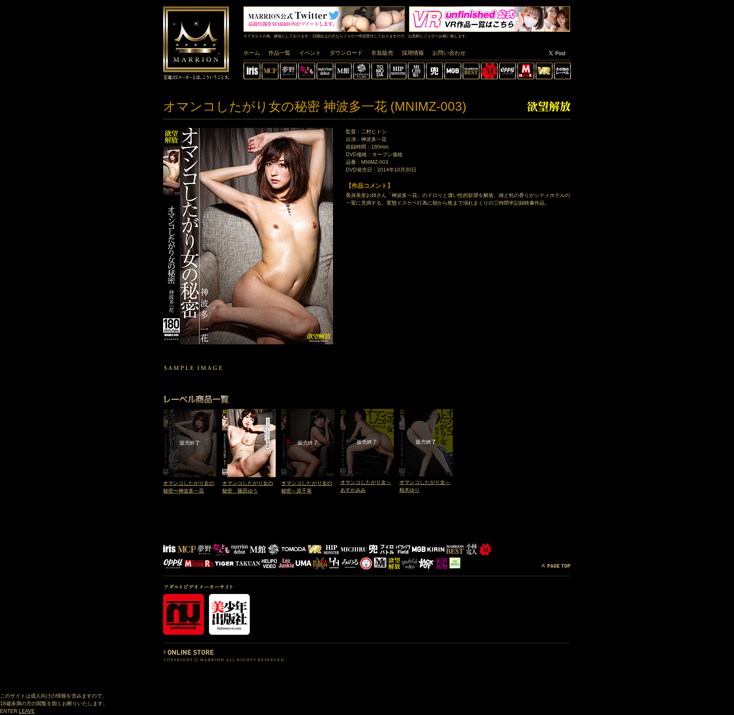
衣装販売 (382, 53)
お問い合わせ (449, 53)
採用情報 (413, 53)
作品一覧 (279, 53)
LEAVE (27, 711)
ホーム (251, 53)
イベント (310, 53)
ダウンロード (346, 53)
